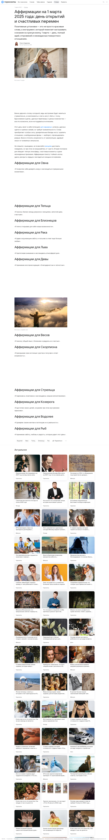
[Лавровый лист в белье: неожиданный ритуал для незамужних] (54, 631)
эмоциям (48, 146)
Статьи (26, 7)
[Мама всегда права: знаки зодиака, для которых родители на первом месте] (54, 686)
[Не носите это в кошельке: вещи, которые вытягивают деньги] (54, 495)
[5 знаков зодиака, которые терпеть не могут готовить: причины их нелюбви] (82, 522)
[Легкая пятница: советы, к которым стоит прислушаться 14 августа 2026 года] (27, 686)
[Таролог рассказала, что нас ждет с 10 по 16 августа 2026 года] (54, 795)
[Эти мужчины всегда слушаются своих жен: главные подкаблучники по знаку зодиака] (27, 549)
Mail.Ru (3, 838)
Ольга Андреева (25, 43)
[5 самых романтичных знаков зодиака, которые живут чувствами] (27, 659)
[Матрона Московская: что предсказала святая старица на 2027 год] (27, 604)
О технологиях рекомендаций (81, 838)
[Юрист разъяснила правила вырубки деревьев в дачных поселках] (82, 659)
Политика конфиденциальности (98, 838)
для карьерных (46, 127)
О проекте (41, 838)
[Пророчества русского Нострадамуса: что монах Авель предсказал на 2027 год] (82, 549)
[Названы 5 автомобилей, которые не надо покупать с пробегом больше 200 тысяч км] (82, 741)
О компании (10, 838)
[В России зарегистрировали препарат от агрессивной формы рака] (54, 768)
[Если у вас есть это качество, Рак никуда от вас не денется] (27, 795)
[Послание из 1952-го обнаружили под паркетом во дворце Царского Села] (82, 467)
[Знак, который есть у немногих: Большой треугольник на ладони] (54, 577)
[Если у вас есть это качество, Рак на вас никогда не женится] (27, 713)
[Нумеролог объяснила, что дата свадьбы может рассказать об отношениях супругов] (54, 659)
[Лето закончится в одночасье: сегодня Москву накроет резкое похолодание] (54, 522)
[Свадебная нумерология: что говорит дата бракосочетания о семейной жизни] (82, 577)
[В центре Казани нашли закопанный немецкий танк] (82, 686)
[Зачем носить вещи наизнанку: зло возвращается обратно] (54, 823)
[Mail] (2, 2)
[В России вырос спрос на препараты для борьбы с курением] (27, 522)
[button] (40, 63)
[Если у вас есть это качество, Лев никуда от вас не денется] (82, 823)
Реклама (16, 838)
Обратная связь (69, 838)
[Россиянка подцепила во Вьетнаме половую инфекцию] (82, 495)
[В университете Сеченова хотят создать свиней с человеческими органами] (27, 631)
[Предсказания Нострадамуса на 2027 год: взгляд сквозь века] (27, 467)
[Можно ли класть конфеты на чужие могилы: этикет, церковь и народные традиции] (82, 604)
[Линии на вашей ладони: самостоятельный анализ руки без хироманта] (27, 823)
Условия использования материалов (54, 838)
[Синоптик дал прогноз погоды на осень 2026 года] (27, 495)
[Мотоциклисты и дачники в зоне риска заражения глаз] (54, 713)
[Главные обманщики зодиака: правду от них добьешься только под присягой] (27, 577)
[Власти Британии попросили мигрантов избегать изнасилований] (54, 549)
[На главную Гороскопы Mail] (10, 2)
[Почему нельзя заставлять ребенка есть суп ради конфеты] (82, 631)
